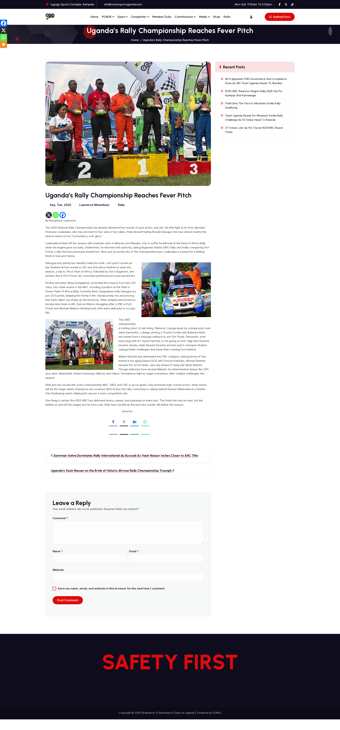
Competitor (138, 16)
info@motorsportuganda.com (123, 4)
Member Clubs (161, 16)
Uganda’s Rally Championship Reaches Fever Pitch (176, 40)
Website (58, 570)
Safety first (170, 662)
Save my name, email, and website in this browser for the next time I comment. (111, 588)
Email (134, 551)
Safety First (281, 17)
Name (58, 551)
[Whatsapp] (56, 215)
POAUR (107, 16)
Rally (121, 205)
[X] (49, 215)
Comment (60, 518)
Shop (216, 16)
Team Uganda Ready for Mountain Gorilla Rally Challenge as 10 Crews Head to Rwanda (254, 117)
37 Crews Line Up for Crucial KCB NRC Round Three (254, 130)
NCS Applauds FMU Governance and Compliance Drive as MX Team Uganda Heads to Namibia (256, 81)
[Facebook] (63, 215)
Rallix (227, 16)
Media (203, 16)
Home (94, 16)
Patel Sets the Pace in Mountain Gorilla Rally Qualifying (252, 105)
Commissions (184, 16)
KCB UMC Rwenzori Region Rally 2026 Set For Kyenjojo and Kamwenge (253, 93)
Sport (121, 16)
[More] (3, 44)
